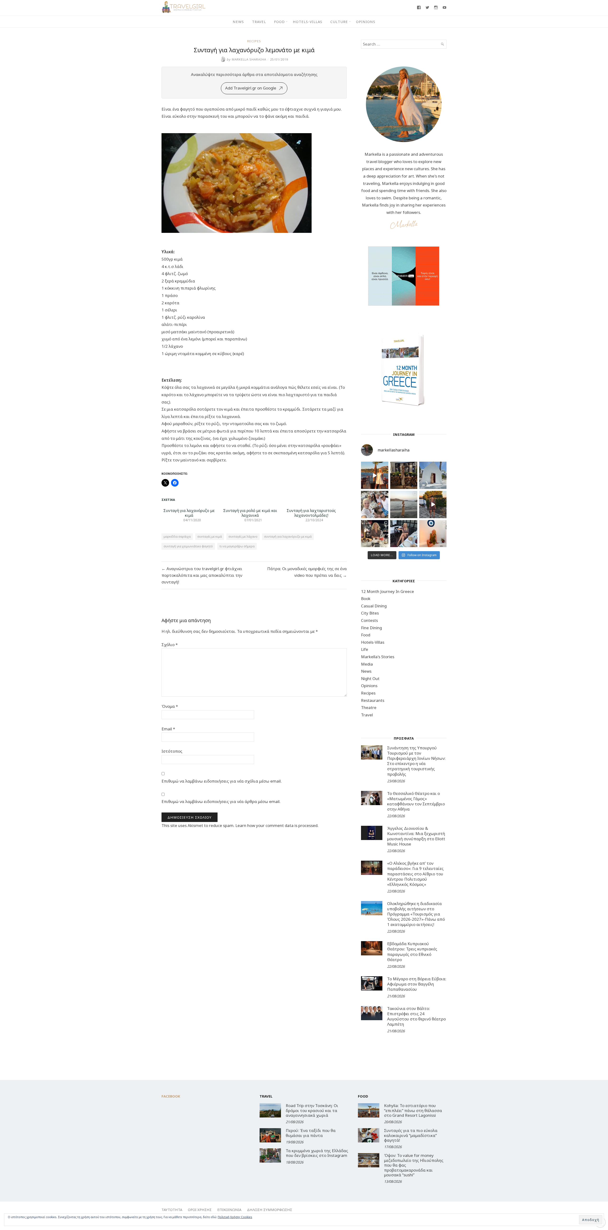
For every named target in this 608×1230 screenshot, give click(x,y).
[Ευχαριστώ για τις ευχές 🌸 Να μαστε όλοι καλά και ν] (404, 475)
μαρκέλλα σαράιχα (177, 536)
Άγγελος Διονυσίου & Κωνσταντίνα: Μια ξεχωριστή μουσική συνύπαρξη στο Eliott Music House (416, 836)
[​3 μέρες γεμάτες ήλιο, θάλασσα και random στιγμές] (432, 533)
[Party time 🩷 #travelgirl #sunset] (404, 504)
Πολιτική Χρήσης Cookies (235, 1217)
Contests (369, 620)
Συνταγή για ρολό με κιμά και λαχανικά (250, 513)
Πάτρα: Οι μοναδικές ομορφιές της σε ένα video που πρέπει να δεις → (307, 572)
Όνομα (170, 706)
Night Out (370, 678)
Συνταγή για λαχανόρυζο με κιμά (189, 513)
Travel (259, 21)
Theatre (368, 707)
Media (367, 664)
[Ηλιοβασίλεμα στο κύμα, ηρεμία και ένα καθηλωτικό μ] (374, 475)
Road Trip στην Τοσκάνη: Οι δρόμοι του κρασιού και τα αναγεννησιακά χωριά (312, 1110)
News (238, 21)
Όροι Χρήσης (200, 1209)
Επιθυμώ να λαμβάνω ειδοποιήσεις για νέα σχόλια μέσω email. (222, 781)
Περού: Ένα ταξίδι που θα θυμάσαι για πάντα (311, 1133)
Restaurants (372, 700)
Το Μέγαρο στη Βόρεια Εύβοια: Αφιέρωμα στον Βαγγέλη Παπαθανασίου (416, 984)
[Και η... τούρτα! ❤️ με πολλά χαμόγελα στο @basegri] (374, 533)
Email (168, 729)
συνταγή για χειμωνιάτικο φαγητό (188, 546)
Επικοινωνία (229, 1209)
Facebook (171, 1096)
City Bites (370, 613)
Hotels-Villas (307, 21)
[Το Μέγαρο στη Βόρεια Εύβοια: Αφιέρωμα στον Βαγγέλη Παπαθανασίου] (371, 983)
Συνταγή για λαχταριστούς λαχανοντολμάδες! (311, 513)
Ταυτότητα (172, 1209)
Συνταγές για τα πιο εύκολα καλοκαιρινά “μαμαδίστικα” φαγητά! (410, 1135)
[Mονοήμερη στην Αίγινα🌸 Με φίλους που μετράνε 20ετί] (374, 504)
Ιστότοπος (172, 751)
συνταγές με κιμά (209, 536)
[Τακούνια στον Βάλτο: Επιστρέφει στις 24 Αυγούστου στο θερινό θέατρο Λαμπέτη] (371, 1013)
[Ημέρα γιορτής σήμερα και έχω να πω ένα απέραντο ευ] (404, 533)
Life (364, 649)
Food (279, 21)
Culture (339, 21)
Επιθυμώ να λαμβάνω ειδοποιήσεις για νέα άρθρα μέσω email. (221, 801)
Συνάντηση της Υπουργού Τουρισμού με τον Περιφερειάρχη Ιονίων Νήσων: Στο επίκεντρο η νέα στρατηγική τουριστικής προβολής (416, 761)
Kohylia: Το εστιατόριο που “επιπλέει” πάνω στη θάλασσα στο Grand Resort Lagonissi (413, 1110)
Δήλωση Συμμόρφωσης (269, 1209)
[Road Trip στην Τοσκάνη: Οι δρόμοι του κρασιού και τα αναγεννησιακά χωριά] (270, 1110)
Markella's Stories (377, 656)
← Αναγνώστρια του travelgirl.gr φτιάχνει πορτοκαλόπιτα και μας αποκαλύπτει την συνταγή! (202, 575)
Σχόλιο (170, 644)
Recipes (254, 41)
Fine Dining (371, 627)
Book (365, 598)
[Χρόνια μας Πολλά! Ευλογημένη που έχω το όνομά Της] (432, 475)
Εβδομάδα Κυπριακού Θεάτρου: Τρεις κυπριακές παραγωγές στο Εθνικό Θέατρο (412, 951)
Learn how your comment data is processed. (276, 825)
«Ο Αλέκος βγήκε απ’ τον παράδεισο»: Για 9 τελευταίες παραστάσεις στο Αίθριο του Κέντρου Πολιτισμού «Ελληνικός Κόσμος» (415, 873)
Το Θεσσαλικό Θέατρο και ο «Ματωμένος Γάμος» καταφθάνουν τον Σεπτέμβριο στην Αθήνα (416, 801)
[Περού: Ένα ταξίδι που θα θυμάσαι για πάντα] (270, 1135)
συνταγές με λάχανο (242, 536)
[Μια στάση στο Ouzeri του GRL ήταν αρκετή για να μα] (432, 504)
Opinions (365, 21)
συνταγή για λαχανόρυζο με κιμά (288, 536)
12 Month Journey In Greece (387, 591)
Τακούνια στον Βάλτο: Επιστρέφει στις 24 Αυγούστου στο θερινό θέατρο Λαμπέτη (416, 1016)
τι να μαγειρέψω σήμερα (237, 546)
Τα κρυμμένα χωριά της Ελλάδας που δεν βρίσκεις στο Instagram (317, 1153)
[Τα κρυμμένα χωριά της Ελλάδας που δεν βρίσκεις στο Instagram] (270, 1155)
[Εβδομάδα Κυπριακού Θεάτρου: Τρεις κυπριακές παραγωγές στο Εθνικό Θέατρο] (371, 948)
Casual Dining (374, 606)
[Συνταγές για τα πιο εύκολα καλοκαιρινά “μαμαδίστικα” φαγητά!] (368, 1135)
